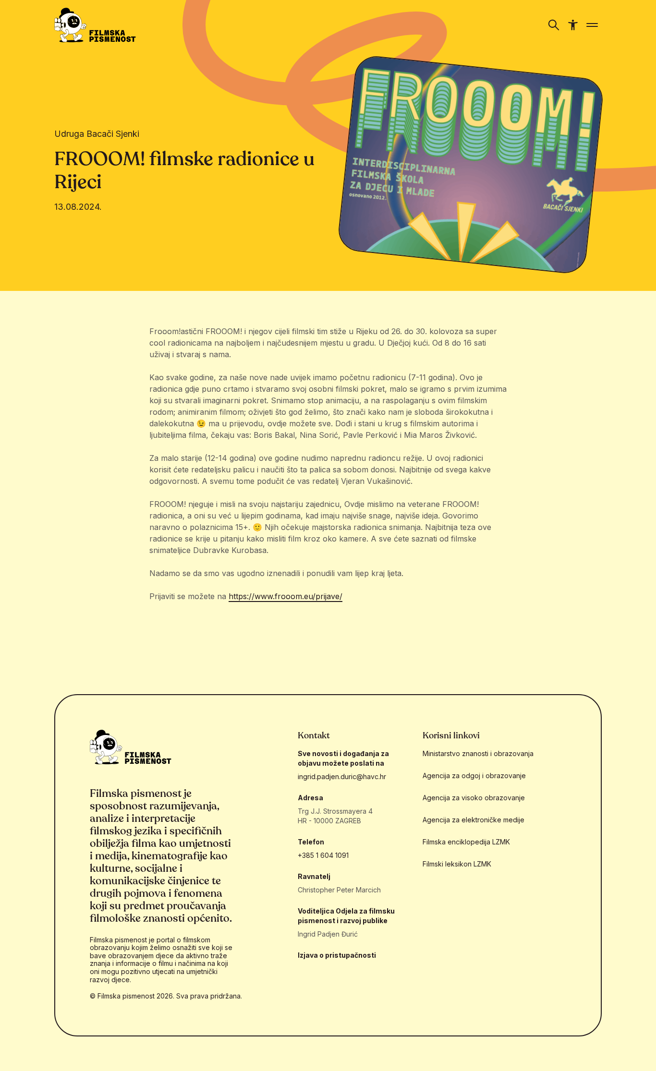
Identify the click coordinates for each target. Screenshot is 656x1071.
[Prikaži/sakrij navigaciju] (553, 25)
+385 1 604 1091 (323, 855)
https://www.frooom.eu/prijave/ (285, 596)
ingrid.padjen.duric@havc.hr (342, 776)
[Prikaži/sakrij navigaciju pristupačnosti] (573, 25)
